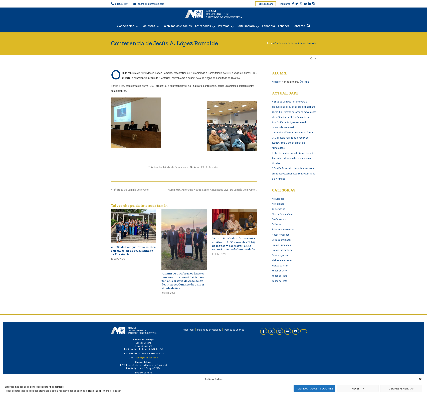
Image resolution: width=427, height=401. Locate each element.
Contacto (299, 26)
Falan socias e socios (177, 26)
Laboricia (268, 26)
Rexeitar (357, 388)
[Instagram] (279, 331)
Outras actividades (282, 239)
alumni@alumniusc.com (151, 3)
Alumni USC (199, 167)
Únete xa (304, 81)
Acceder (276, 81)
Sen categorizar (280, 255)
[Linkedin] (287, 331)
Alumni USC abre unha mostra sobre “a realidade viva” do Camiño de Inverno (211, 189)
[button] (420, 379)
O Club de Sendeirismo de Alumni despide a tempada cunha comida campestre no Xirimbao (294, 158)
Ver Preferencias (401, 388)
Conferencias (181, 167)
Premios (224, 26)
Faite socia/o (266, 3)
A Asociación (125, 26)
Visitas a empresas (282, 260)
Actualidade (168, 167)
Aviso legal (188, 329)
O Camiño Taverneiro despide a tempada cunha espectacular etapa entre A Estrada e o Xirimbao (293, 173)
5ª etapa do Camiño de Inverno (131, 189)
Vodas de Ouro (279, 270)
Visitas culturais (280, 265)
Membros (285, 3)
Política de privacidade (209, 329)
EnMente (276, 224)
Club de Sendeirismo (282, 214)
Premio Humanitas (281, 244)
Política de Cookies (234, 329)
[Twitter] (271, 331)
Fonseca (284, 26)
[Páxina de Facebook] (263, 331)
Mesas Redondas (280, 234)
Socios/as (148, 26)
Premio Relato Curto (282, 249)
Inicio (270, 43)
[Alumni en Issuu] (303, 331)
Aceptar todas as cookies (314, 388)
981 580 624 (121, 3)
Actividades (203, 26)
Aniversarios (278, 208)
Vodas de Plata (279, 275)
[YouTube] (295, 331)
